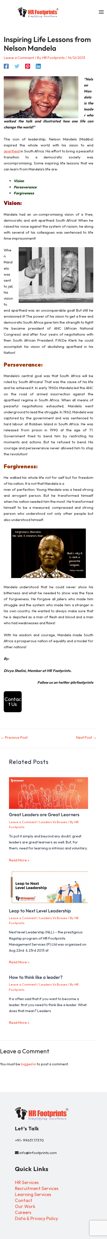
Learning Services (33, 1194)
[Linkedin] (38, 66)
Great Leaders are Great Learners (44, 814)
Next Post (86, 737)
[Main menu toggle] (101, 12)
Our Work (25, 1206)
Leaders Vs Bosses (53, 822)
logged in (28, 1064)
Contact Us (12, 701)
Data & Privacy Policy (36, 1218)
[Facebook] (6, 66)
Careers (23, 1212)
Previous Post (14, 737)
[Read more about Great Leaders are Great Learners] (48, 793)
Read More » (19, 860)
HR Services (27, 1182)
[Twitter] (16, 66)
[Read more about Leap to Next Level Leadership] (48, 887)
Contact (23, 1200)
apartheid (12, 151)
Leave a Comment (19, 57)
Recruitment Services (36, 1188)
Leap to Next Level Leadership (40, 911)
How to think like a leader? (35, 977)
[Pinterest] (27, 66)
